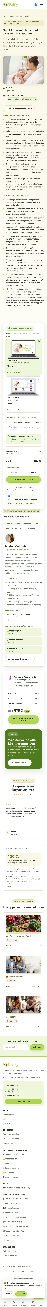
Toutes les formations (11, 1134)
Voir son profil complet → (20, 659)
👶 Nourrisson (8, 1173)
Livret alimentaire (10, 1256)
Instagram (13, 620)
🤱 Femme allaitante (15, 649)
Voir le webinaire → (20, 762)
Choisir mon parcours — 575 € (23, 719)
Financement (8, 1143)
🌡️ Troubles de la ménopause (15, 1217)
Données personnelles (23, 1279)
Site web (12, 614)
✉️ (42, 1303)
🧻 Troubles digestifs (11, 1236)
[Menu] (41, 4)
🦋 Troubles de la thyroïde (13, 1231)
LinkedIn (26, 614)
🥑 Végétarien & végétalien (13, 1154)
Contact (6, 1119)
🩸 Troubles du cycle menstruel (15, 1199)
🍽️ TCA (6, 1240)
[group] (23, 820)
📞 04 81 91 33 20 (12, 1085)
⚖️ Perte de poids (10, 1203)
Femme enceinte (15, 699)
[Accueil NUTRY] (10, 4)
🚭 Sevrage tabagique (11, 1208)
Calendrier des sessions (12, 1139)
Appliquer (35, 472)
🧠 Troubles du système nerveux (16, 1226)
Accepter (21, 1294)
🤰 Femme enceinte (15, 641)
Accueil (5, 16)
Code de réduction (12, 468)
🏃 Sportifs (7, 1163)
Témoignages (8, 1114)
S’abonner (37, 1047)
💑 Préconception (14, 632)
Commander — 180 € (23, 479)
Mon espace (8, 1123)
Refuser (9, 1294)
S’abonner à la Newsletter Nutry (23, 1041)
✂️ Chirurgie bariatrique (12, 1222)
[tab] (9, 523)
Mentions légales (27, 1272)
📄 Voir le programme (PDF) (19, 109)
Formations (14, 16)
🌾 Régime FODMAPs (11, 1213)
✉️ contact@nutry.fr (13, 1095)
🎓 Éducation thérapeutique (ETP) (16, 1188)
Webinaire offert (9, 1251)
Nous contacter (23, 1101)
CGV (15, 1272)
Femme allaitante (15, 704)
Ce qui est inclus (14, 372)
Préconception (14, 693)
